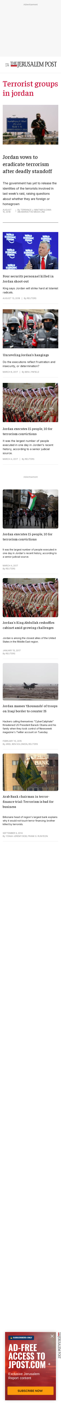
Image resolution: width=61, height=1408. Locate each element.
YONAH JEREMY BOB (16, 836)
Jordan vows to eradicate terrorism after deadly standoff (27, 163)
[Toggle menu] (7, 64)
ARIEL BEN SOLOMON (16, 744)
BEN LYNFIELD (32, 372)
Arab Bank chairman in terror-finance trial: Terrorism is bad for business (28, 801)
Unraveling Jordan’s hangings (26, 355)
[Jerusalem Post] (33, 64)
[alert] (30, 1369)
